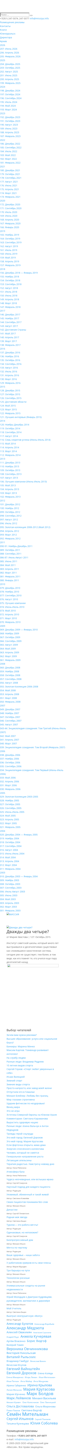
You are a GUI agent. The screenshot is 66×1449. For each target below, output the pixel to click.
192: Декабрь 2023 (10, 117)
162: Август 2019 (9, 246)
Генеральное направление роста (25, 1156)
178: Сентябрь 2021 (10, 177)
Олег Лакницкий (48, 1402)
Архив (3, 41)
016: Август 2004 (9, 849)
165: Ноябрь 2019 (9, 234)
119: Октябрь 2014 (10, 428)
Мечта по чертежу (17, 1247)
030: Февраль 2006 (10, 789)
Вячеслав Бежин (38, 1361)
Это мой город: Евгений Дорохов (25, 1137)
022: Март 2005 (8, 823)
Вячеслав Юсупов (16, 1365)
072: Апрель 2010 (9, 614)
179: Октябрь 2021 (10, 174)
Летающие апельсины (19, 1160)
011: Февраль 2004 (10, 868)
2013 (2, 458)
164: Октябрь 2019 (10, 238)
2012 (2, 500)
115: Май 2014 (8, 443)
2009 (2, 625)
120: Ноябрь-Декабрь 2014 (14, 424)
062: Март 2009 (8, 656)
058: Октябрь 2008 (10, 675)
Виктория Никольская (21, 1353)
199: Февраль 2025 (10, 83)
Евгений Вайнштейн (23, 1369)
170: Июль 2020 (8, 212)
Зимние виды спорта (18, 1084)
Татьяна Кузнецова (18, 1423)
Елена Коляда (45, 1373)
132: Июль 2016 (8, 371)
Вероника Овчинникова (27, 1349)
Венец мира (13, 1107)
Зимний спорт (14, 1080)
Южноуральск (7, 33)
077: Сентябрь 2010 (10, 595)
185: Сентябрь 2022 (10, 147)
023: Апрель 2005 (9, 819)
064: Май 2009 (8, 648)
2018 (2, 269)
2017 (2, 310)
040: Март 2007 (8, 743)
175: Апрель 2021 (9, 189)
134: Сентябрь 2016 (10, 363)
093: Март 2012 (8, 534)
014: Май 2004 (8, 857)
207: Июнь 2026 (8, 48)
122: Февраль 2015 (10, 413)
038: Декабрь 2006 (10, 754)
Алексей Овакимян (19, 1332)
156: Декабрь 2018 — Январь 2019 (19, 272)
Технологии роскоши (18, 1277)
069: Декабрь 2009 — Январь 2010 (19, 629)
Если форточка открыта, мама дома (26, 1145)
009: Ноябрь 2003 (9, 880)
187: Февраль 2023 (10, 136)
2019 (2, 231)
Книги (3, 29)
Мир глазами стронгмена (21, 1099)
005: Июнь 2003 (8, 895)
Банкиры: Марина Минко (21, 1046)
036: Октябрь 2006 (10, 762)
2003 (2, 872)
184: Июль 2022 (8, 151)
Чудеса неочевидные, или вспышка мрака (30, 1179)
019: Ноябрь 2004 (9, 838)
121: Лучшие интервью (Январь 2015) (21, 417)
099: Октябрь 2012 (10, 512)
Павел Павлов (13, 1410)
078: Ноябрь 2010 (9, 591)
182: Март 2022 (8, 158)
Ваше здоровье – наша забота (23, 1255)
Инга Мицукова (40, 1381)
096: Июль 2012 (8, 523)
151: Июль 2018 (8, 291)
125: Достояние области (13, 401)
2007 (2, 705)
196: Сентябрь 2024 (10, 98)
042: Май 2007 (8, 736)
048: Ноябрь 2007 (9, 713)
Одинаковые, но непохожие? (22, 1232)
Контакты (5, 26)
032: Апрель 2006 (9, 781)
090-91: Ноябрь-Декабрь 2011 (16, 546)
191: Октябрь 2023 (10, 121)
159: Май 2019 (8, 257)
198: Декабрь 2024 (10, 90)
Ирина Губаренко (16, 1385)
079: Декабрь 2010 (10, 587)
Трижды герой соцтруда (20, 1133)
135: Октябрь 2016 (10, 360)
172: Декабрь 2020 (10, 204)
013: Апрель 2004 (9, 861)
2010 (2, 584)
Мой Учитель (14, 1308)
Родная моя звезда (17, 1217)
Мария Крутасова (39, 1389)
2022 (2, 140)
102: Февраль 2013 (10, 496)
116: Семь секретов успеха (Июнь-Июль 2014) (25, 439)
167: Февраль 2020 (10, 223)
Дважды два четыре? (28, 931)
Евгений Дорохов (21, 1373)
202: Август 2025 (9, 71)
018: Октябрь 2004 (10, 842)
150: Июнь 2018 (8, 295)
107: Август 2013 (9, 477)
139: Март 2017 (8, 341)
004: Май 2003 (8, 899)
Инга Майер (26, 1381)
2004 (2, 830)
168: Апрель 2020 (9, 219)
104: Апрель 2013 (9, 489)
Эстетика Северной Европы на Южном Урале (32, 1114)
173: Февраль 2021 (10, 196)
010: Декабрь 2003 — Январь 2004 (19, 876)
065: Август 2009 (9, 644)
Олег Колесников (30, 1402)
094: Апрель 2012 (9, 531)
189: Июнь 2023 (8, 128)
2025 (2, 60)
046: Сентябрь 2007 (10, 720)
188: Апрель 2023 (9, 132)
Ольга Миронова (45, 1406)
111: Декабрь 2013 (10, 462)
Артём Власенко (16, 1341)
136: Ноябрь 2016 (9, 356)
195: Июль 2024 (8, 102)
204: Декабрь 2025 (10, 64)
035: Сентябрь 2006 (10, 766)
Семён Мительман (27, 1414)
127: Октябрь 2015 (10, 394)
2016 (2, 348)
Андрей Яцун (13, 1337)
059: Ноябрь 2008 (9, 671)
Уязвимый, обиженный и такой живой (28, 1194)
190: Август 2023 (9, 124)
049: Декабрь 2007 (10, 709)
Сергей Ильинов (20, 1419)
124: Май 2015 (8, 405)
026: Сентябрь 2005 (10, 808)
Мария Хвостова (19, 937)
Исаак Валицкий (16, 1076)
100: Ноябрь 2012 (9, 508)
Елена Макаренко (15, 1377)
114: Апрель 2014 (9, 447)
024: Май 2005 (8, 815)
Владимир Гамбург (18, 1361)
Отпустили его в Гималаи (21, 1091)
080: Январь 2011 (9, 580)
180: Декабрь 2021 (10, 170)
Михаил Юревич (14, 1402)
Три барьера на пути (18, 1270)
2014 (2, 420)
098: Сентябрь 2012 (10, 515)
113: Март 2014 (8, 451)
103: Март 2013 (8, 493)
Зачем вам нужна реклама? (22, 1034)
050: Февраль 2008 (10, 701)
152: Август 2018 (9, 288)
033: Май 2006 (8, 777)
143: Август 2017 (9, 326)
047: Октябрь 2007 (10, 717)
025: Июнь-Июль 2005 (12, 811)
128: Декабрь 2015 (10, 390)
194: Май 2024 (8, 105)
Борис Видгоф (37, 1341)
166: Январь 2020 (9, 227)
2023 (2, 113)
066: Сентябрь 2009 (10, 641)
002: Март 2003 (8, 906)
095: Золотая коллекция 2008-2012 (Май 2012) (25, 527)
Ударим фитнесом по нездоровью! (26, 1103)
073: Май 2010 (8, 610)
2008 (2, 663)
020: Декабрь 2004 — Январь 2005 (19, 834)
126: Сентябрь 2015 (10, 398)
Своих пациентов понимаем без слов (27, 1201)
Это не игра (13, 1110)
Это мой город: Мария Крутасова (25, 1141)
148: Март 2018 (8, 303)
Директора (6, 37)
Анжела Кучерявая (36, 1336)
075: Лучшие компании (13, 603)
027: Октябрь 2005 (10, 804)
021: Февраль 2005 (10, 827)
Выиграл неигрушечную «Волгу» (25, 1315)
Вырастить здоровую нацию (22, 1122)
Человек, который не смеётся (23, 1152)
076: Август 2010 (9, 599)
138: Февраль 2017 (10, 344)
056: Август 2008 (9, 682)
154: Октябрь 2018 (10, 280)
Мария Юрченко (16, 1394)
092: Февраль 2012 (10, 538)
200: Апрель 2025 (9, 79)
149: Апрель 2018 (9, 299)
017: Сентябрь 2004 (10, 846)
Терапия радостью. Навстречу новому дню (30, 1164)
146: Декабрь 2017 (10, 314)
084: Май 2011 (8, 565)
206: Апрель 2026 (9, 52)
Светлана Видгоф (31, 1410)
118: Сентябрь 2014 (10, 432)
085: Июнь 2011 (8, 561)
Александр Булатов (20, 1324)
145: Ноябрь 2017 (9, 318)
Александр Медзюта (25, 1328)
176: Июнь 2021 (8, 185)
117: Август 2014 (9, 436)
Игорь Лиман (31, 1377)
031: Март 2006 (8, 785)
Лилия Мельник (14, 1390)
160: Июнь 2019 (8, 253)
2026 (2, 45)
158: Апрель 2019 (9, 261)
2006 (2, 751)
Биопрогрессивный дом (20, 1239)
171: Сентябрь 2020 (10, 208)
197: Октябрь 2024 (10, 94)
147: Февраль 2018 (10, 307)
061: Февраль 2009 (10, 660)
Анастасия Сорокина (42, 1332)
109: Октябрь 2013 (10, 470)
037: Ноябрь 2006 (9, 758)
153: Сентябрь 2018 (10, 284)
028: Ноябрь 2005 (9, 800)
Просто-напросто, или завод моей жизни (29, 1088)
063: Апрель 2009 (9, 652)
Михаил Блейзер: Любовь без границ (27, 1095)
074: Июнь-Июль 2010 (12, 606)
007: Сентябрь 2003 (10, 887)
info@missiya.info (24, 1439)
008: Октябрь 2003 (10, 884)
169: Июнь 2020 (8, 215)
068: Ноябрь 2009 (9, 633)
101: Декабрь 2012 (10, 504)
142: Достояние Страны (13, 329)
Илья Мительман (47, 1377)
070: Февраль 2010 (10, 622)
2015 (2, 386)
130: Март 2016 (8, 379)
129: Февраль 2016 (10, 382)
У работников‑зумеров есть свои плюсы (29, 1262)
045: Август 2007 (9, 724)
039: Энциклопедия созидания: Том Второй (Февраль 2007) (32, 747)
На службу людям (16, 1057)
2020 (2, 200)
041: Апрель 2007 (9, 739)
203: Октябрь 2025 (10, 67)
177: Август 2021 (9, 181)
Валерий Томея (15, 1344)
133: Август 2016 (9, 367)
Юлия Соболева (44, 1423)
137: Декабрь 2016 (10, 352)
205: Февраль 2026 (10, 56)
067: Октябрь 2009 (10, 637)
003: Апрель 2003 (9, 903)
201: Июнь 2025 (8, 75)
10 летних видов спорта (20, 1065)
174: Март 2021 (8, 193)
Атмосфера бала (16, 1171)
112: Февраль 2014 (10, 455)
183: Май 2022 (8, 155)
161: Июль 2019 (8, 250)
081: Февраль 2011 (10, 576)
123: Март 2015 (8, 409)
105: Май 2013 (8, 485)
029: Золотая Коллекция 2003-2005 (19, 796)
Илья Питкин (13, 1381)
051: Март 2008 (8, 698)
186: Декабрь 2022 (10, 143)
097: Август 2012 (9, 519)
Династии (12, 1209)
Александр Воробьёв (44, 1324)
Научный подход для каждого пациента (28, 1186)
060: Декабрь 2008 (10, 667)
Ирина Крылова (39, 1385)
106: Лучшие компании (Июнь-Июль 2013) (23, 481)
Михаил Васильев (44, 1398)
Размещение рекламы (12, 22)
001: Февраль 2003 (10, 910)
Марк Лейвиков (19, 1398)
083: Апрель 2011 (9, 568)
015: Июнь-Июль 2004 (12, 853)
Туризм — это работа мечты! (22, 1224)
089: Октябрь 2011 (10, 549)
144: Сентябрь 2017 (10, 322)
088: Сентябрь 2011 (10, 553)
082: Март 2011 (8, 572)
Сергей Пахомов (42, 1419)
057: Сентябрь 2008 (10, 679)
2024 (2, 86)
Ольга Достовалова (20, 1406)
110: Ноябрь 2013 (9, 466)
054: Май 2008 (8, 690)
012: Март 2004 (8, 865)
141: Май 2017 (8, 333)
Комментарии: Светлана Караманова (27, 1118)
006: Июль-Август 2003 (12, 891)
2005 (2, 792)
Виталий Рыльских (21, 1357)
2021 (2, 166)
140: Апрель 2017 (9, 337)
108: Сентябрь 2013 (10, 474)
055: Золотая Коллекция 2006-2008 (19, 686)
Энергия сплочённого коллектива (25, 1148)
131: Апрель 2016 (9, 375)
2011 (2, 542)
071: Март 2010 (8, 618)
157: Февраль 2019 (10, 265)
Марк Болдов (40, 1394)
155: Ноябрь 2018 (9, 276)
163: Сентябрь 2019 (10, 242)
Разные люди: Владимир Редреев (25, 1061)
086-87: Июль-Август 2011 (14, 557)
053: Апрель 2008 (9, 694)
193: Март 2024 (8, 109)
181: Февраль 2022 (10, 162)
